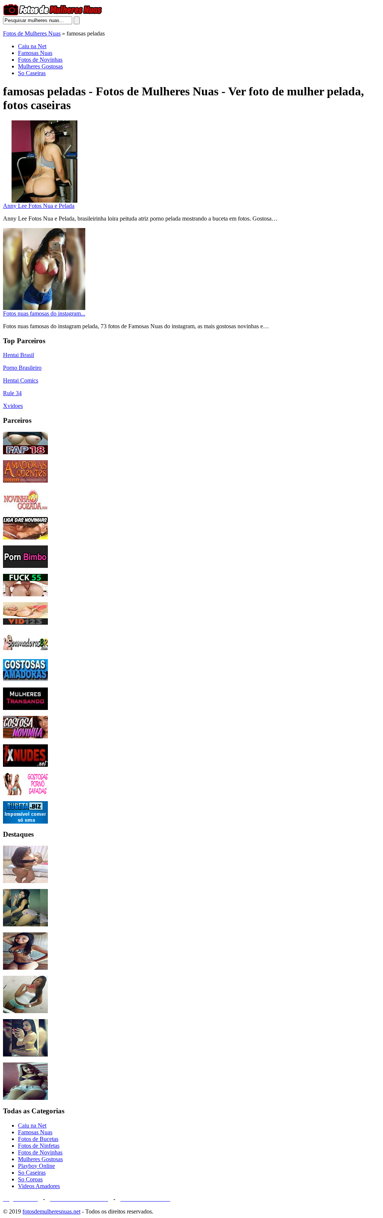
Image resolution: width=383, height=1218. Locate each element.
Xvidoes (13, 406)
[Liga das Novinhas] (25, 537)
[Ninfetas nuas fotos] (25, 1054)
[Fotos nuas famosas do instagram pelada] (44, 308)
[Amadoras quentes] (25, 480)
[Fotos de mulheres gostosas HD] (25, 881)
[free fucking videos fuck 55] (25, 594)
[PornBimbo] (25, 566)
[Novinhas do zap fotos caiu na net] (25, 1011)
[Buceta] (25, 821)
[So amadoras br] (25, 651)
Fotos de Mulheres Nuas (32, 33)
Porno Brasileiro (22, 368)
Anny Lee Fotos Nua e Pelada (38, 206)
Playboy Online (36, 1166)
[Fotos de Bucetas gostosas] (25, 1098)
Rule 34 (12, 393)
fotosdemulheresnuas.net (51, 1211)
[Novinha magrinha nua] (25, 924)
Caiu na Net (32, 46)
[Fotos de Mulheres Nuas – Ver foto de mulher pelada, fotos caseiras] (52, 14)
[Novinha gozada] (25, 509)
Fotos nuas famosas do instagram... (44, 313)
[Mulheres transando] (25, 708)
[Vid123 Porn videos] (25, 622)
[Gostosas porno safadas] (25, 793)
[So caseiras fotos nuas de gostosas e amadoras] (25, 968)
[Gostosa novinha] (25, 736)
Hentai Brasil (18, 355)
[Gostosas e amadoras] (25, 679)
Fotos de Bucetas (38, 1139)
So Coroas (30, 1179)
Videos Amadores (39, 1186)
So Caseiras (32, 73)
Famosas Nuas (35, 53)
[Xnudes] (25, 765)
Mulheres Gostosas (40, 66)
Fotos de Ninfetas (38, 1145)
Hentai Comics (20, 380)
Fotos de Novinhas (40, 59)
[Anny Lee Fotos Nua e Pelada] (44, 200)
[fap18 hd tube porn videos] (25, 452)
